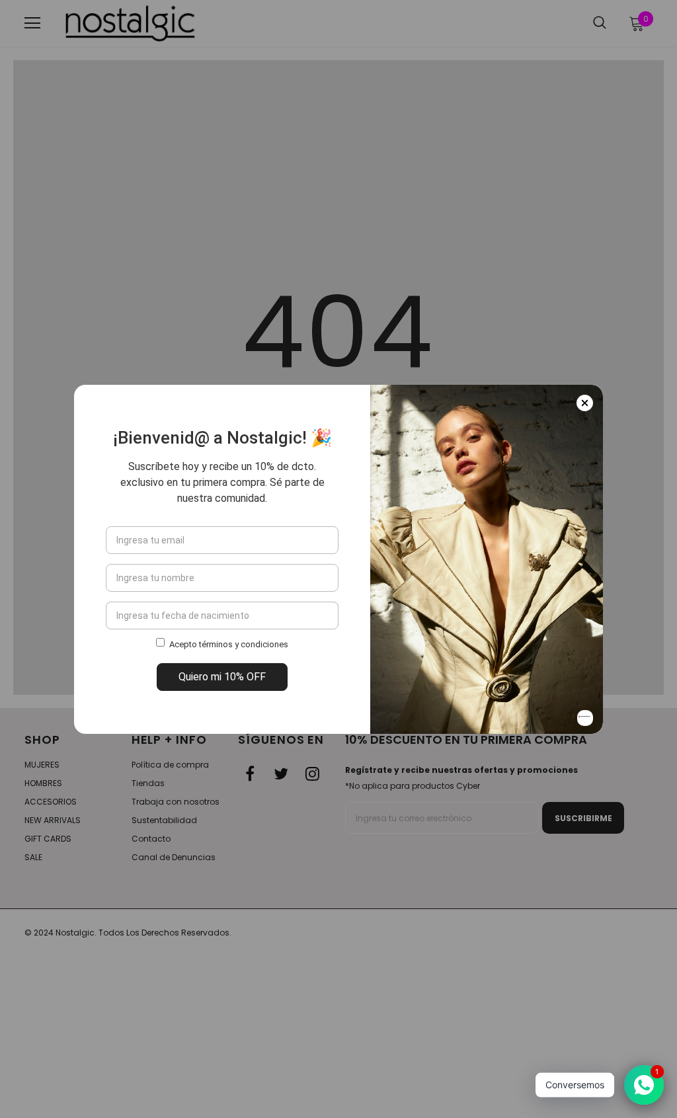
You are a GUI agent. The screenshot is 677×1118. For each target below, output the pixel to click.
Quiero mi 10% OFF (222, 676)
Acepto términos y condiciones (228, 644)
